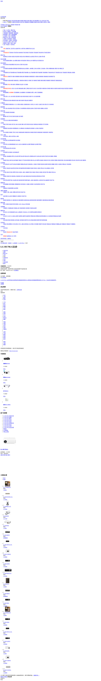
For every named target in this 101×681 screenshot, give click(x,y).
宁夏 (4, 343)
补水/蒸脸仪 (47, 168)
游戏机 (14, 38)
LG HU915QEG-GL (8, 496)
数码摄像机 (14, 34)
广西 (4, 333)
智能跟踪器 (32, 76)
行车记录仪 (15, 224)
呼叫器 (43, 56)
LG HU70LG (21, 243)
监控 (13, 41)
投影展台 (14, 176)
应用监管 (39, 212)
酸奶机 (70, 160)
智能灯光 (26, 80)
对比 (4, 369)
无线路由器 (10, 208)
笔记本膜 (25, 64)
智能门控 (31, 80)
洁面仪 (39, 168)
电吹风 (8, 168)
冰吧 (25, 124)
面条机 (41, 160)
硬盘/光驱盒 (20, 104)
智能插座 (5, 80)
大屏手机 (23, 48)
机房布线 (3, 218)
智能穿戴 (11, 33)
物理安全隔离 (33, 212)
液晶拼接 (36, 180)
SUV (13, 236)
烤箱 (32, 160)
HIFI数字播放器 (30, 144)
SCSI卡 (9, 216)
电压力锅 (9, 160)
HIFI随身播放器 (12, 144)
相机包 (52, 88)
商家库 (25, 20)
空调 (7, 124)
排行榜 (13, 20)
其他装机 (51, 104)
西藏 (4, 344)
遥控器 (28, 124)
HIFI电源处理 (16, 152)
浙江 (4, 303)
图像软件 (15, 196)
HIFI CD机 (18, 144)
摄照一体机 (34, 92)
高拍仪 (37, 172)
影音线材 (32, 128)
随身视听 (3, 106)
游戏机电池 (27, 132)
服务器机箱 (45, 200)
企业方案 (5, 262)
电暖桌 (22, 164)
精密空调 (39, 220)
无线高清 (41, 128)
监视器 (31, 184)
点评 (4, 254)
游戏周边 (51, 132)
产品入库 (7, 24)
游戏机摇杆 (45, 132)
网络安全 (3, 210)
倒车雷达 (26, 224)
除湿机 (49, 164)
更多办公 (53, 172)
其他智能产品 (51, 76)
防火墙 (5, 212)
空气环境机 (45, 124)
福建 (4, 319)
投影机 (5, 176)
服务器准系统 (33, 200)
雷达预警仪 (9, 224)
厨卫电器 (5, 40)
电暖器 (18, 164)
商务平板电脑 (38, 72)
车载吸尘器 (58, 224)
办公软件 (10, 196)
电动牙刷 (12, 168)
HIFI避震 (5, 152)
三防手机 (12, 48)
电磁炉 (16, 160)
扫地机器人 (30, 164)
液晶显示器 (6, 100)
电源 (24, 96)
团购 (19, 20)
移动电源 (13, 37)
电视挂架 (36, 124)
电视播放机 (15, 128)
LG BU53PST (6, 563)
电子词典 (12, 116)
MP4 (7, 108)
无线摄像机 (40, 92)
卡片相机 (26, 84)
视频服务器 (17, 184)
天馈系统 (27, 208)
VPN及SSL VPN (26, 212)
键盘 (20, 100)
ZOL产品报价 (4, 26)
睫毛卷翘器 (27, 168)
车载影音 (64, 224)
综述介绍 (5, 250)
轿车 (15, 236)
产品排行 (3, 24)
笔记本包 (17, 64)
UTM (8, 212)
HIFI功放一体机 (7, 136)
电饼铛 (28, 160)
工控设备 (43, 68)
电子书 (8, 116)
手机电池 (11, 52)
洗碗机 (51, 156)
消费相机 (17, 84)
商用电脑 (19, 68)
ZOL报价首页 (4, 243)
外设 (9, 35)
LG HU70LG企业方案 (8, 427)
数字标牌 (25, 180)
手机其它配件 (47, 52)
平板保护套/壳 (51, 72)
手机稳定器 (6, 52)
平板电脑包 (45, 72)
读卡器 (16, 88)
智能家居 (16, 33)
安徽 (4, 321)
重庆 (4, 298)
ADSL (20, 204)
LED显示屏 (41, 180)
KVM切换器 (50, 216)
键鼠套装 (14, 100)
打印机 (5, 172)
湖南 (4, 312)
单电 (11, 84)
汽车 (4, 44)
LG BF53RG (6, 603)
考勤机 (5, 192)
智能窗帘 (48, 80)
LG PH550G (6, 525)
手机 (4, 30)
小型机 (47, 68)
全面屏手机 (18, 48)
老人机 (33, 48)
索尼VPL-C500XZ (6, 404)
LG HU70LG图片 (7, 418)
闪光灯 (34, 88)
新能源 (5, 236)
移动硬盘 (7, 112)
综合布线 (5, 220)
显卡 (7, 96)
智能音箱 (22, 80)
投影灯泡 (9, 176)
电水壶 (73, 160)
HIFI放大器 (3, 146)
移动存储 (3, 110)
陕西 (4, 306)
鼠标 (17, 100)
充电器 (48, 88)
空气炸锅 (24, 160)
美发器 (32, 168)
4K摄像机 (11, 92)
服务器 (5, 43)
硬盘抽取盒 (44, 216)
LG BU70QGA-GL (7, 544)
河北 (4, 326)
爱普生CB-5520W (6, 377)
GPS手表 (5, 228)
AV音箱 (37, 128)
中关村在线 (3, 16)
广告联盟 (12, 24)
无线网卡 (5, 208)
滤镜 (24, 88)
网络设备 (3, 202)
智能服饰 (26, 76)
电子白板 (23, 176)
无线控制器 (22, 208)
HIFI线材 (10, 152)
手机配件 (3, 51)
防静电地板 (44, 220)
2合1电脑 (15, 60)
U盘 (4, 112)
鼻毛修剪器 (21, 168)
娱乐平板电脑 (18, 72)
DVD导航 (31, 224)
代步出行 (3, 230)
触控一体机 (30, 180)
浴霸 (43, 156)
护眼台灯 (64, 164)
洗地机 (35, 164)
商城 (16, 20)
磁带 (60, 216)
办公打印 (5, 41)
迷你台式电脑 (25, 68)
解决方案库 (40, 22)
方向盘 (16, 132)
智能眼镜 (17, 76)
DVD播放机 (21, 128)
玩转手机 (22, 22)
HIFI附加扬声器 (12, 140)
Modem (23, 204)
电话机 (13, 56)
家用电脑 (15, 68)
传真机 (41, 172)
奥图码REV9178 (6, 363)
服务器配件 (39, 200)
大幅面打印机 (28, 172)
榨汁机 (49, 160)
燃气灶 (13, 156)
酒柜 (22, 124)
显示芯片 (47, 104)
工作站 (35, 68)
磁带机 (20, 216)
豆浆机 (52, 160)
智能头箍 (22, 76)
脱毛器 (16, 168)
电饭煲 (5, 160)
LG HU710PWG (7, 554)
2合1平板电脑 (32, 72)
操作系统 (5, 196)
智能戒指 (46, 76)
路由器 (11, 204)
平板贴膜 (64, 72)
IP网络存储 (38, 216)
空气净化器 (6, 164)
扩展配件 (3, 102)
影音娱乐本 (41, 60)
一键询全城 (19, 289)
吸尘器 (25, 164)
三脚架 (27, 88)
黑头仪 (42, 168)
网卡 (4, 204)
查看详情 (36, 675)
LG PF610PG (6, 650)
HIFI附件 (3, 150)
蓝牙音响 (17, 108)
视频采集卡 (12, 104)
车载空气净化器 (42, 224)
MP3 (10, 37)
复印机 (44, 172)
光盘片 (37, 104)
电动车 (8, 44)
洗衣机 (10, 124)
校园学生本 (35, 60)
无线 (11, 43)
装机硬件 (3, 95)
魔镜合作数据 (4, 676)
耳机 (14, 108)
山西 (4, 323)
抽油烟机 (9, 156)
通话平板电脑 (25, 72)
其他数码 (3, 118)
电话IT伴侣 (22, 56)
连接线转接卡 (27, 104)
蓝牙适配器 (6, 104)
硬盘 (14, 96)
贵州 (4, 339)
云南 (4, 331)
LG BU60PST (6, 535)
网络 (8, 43)
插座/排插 (10, 120)
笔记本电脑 (3, 59)
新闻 (28, 20)
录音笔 (39, 108)
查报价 (9, 20)
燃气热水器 (21, 156)
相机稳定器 (6, 88)
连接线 (73, 72)
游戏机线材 (40, 132)
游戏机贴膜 (21, 132)
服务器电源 (51, 200)
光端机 (28, 184)
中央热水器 (38, 156)
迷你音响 (10, 128)
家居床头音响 (30, 108)
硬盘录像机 (12, 184)
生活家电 (15, 40)
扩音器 (35, 108)
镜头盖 (63, 88)
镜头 (10, 88)
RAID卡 (5, 216)
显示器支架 (34, 176)
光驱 (30, 96)
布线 (14, 43)
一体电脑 (31, 68)
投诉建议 (16, 270)
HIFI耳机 (5, 140)
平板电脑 (5, 33)
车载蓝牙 (68, 224)
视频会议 (5, 188)
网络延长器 (56, 216)
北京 (4, 295)
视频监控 (3, 182)
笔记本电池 (6, 64)
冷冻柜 (19, 124)
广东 (4, 302)
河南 (4, 313)
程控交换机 (15, 204)
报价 (6, 455)
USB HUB (5, 120)
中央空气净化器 (13, 164)
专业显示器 (15, 180)
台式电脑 (14, 31)
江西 (4, 324)
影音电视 (9, 38)
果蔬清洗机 (60, 160)
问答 (43, 20)
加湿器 (46, 164)
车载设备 (69, 72)
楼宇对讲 (18, 192)
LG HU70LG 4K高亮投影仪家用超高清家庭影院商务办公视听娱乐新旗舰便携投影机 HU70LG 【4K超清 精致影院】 (28, 280)
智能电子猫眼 (37, 80)
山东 (4, 316)
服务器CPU (9, 200)
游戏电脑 (10, 68)
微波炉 (20, 160)
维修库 (35, 22)
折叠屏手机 (28, 48)
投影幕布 (18, 176)
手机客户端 (17, 24)
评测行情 (5, 257)
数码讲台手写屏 (41, 176)
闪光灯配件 (39, 88)
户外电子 (3, 226)
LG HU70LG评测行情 (8, 423)
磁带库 (24, 216)
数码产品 (5, 37)
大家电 (5, 38)
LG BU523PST (6, 641)
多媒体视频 (10, 188)
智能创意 (53, 80)
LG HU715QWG (7, 670)
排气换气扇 (47, 156)
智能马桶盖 (43, 80)
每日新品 (17, 22)
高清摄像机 (17, 92)
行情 (33, 20)
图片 (5, 253)
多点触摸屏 (46, 180)
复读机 (16, 116)
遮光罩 (31, 88)
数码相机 (5, 34)
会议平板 (5, 180)
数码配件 (15, 120)
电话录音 (17, 56)
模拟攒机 (37, 20)
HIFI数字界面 (38, 144)
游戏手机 (8, 48)
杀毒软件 (19, 196)
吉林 (4, 327)
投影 (10, 41)
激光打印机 (9, 172)
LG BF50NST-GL (7, 573)
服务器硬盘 (21, 200)
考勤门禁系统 (4, 190)
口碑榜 (13, 22)
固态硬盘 (18, 96)
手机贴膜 (36, 52)
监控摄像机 (6, 184)
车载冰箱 (48, 224)
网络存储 (3, 214)
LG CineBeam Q (7, 487)
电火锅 (13, 160)
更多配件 (70, 88)
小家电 (10, 40)
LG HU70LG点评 (7, 420)
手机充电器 (26, 52)
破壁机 (38, 160)
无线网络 (3, 206)
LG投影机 (15, 243)
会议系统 (16, 188)
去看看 (2, 283)
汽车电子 (12, 44)
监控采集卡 (23, 184)
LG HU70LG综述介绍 (8, 415)
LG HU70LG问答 (7, 426)
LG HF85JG (6, 516)
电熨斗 (56, 164)
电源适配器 (12, 64)
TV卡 (16, 104)
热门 (4, 478)
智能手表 (5, 76)
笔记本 (5, 31)
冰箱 (16, 124)
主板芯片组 (41, 104)
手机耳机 (16, 52)
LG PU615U (6, 584)
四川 (4, 305)
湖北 (4, 309)
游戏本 (19, 60)
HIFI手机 (5, 144)
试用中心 (45, 22)
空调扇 (38, 164)
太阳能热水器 (32, 156)
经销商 (21, 20)
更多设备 (27, 204)
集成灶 (5, 156)
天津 (4, 299)
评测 (4, 455)
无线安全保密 (33, 208)
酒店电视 (20, 180)
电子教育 (3, 114)
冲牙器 (52, 168)
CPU (9, 96)
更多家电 (69, 164)
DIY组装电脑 (37, 96)
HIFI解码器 (24, 144)
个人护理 (3, 166)
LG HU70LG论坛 (7, 424)
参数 (4, 252)
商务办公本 (29, 60)
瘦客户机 (57, 68)
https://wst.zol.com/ (13, 350)
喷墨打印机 (15, 172)
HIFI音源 (3, 142)
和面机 (56, 160)
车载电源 (53, 224)
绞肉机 (45, 160)
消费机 (14, 192)
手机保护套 (41, 52)
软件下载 (46, 20)
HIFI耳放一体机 (15, 136)
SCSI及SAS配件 (15, 216)
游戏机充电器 (33, 132)
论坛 (40, 20)
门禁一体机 (9, 192)
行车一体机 (21, 224)
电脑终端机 (51, 68)
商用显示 (3, 178)
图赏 (49, 22)
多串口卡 (33, 104)
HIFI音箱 (18, 140)
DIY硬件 (5, 35)
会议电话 (32, 56)
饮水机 (80, 160)
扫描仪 (33, 172)
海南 (4, 341)
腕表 (14, 76)
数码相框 (12, 112)
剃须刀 (5, 168)
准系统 (38, 68)
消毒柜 (55, 156)
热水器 (16, 156)
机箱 (21, 96)
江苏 (4, 307)
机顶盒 (31, 124)
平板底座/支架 (58, 72)
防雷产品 (26, 220)
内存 (12, 96)
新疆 (4, 334)
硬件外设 (3, 99)
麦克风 (46, 108)
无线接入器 (16, 208)
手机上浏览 (6, 431)
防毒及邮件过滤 (13, 212)
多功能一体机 (21, 172)
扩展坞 (21, 64)
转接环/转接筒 (57, 88)
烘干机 (13, 124)
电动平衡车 (15, 232)
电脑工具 (61, 68)
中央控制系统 (37, 184)
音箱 (10, 100)
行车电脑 (36, 224)
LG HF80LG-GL (7, 506)
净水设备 (66, 160)
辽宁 (4, 314)
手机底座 (31, 52)
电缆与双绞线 (11, 220)
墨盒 (47, 172)
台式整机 (3, 67)
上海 (4, 296)
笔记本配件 (3, 63)
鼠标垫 (22, 100)
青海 (4, 337)
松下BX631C (5, 390)
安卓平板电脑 (11, 72)
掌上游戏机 (6, 132)
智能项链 (41, 76)
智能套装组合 (59, 80)
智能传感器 (10, 80)
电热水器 (26, 156)
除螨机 (53, 164)
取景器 (66, 88)
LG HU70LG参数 (7, 417)
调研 (31, 20)
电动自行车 (9, 232)
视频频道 (27, 22)
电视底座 (40, 124)
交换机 (7, 204)
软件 (16, 41)
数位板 (26, 100)
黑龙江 (5, 317)
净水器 (77, 160)
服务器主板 (27, 200)
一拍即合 (9, 238)
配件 (4, 263)
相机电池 (44, 88)
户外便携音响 (23, 108)
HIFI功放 (13, 148)
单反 (10, 34)
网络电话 (27, 56)
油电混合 (9, 236)
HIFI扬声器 (3, 138)
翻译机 (5, 116)
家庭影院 (5, 128)
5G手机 (8, 30)
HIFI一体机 (3, 134)
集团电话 (5, 56)
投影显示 (3, 174)
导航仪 (5, 224)
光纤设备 (17, 220)
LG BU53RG (6, 622)
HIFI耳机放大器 (7, 148)
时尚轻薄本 (23, 60)
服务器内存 (15, 200)
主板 (4, 96)
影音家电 (3, 126)
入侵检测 (20, 212)
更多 (5, 22)
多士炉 (34, 160)
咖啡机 (84, 160)
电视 (4, 124)
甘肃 (4, 336)
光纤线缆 (22, 220)
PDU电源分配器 (33, 220)
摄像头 (42, 108)
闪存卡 (13, 88)
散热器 (27, 96)
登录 (2, 1)
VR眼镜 (37, 76)
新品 (5, 238)
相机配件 (3, 87)
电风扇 (42, 164)
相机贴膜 (21, 88)
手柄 (14, 132)
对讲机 (9, 56)
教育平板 (10, 180)
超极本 (9, 31)
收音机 (60, 164)
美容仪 (35, 168)
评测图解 (31, 22)
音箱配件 (30, 100)
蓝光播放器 (27, 128)
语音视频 (3, 186)
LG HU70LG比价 (7, 421)
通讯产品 (13, 30)
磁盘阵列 (28, 216)
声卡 (32, 96)
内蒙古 (5, 329)
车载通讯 (73, 224)
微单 (14, 84)
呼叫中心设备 (38, 56)
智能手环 (10, 76)
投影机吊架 (28, 176)
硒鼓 (50, 172)
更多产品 (52, 180)
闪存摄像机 (28, 92)
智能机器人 (16, 80)
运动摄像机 (22, 92)
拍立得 (21, 84)
